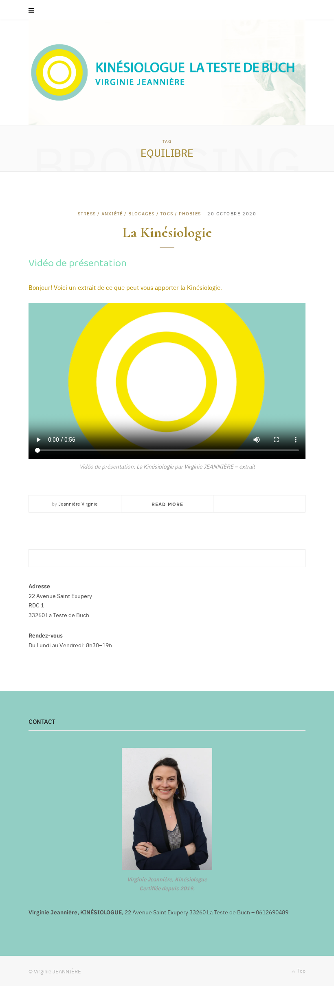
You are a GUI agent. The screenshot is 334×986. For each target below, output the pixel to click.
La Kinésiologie (167, 232)
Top (300, 970)
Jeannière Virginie (78, 503)
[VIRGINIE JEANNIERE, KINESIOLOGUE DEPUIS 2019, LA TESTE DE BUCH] (167, 72)
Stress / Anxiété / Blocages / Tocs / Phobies (139, 213)
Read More (168, 503)
